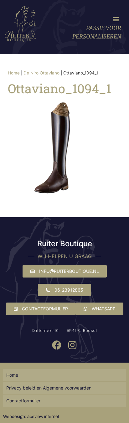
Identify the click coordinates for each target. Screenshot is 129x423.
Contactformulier (23, 400)
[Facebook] (56, 345)
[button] (116, 18)
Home (14, 72)
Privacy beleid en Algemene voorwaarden (48, 387)
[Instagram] (72, 345)
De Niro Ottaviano (41, 72)
